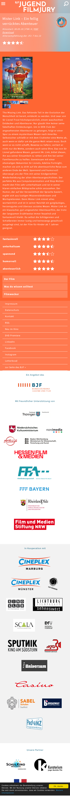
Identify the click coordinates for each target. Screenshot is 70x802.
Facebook (10, 348)
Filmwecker (11, 294)
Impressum (11, 303)
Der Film (9, 279)
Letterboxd (11, 361)
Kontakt (9, 316)
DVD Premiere (12, 335)
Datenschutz (12, 310)
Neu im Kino (12, 329)
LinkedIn (10, 342)
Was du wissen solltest (18, 286)
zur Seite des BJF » (15, 367)
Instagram (10, 354)
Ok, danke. (59, 786)
